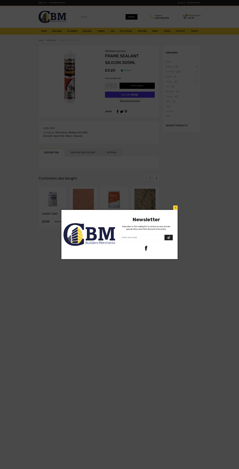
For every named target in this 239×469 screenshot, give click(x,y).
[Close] (175, 207)
